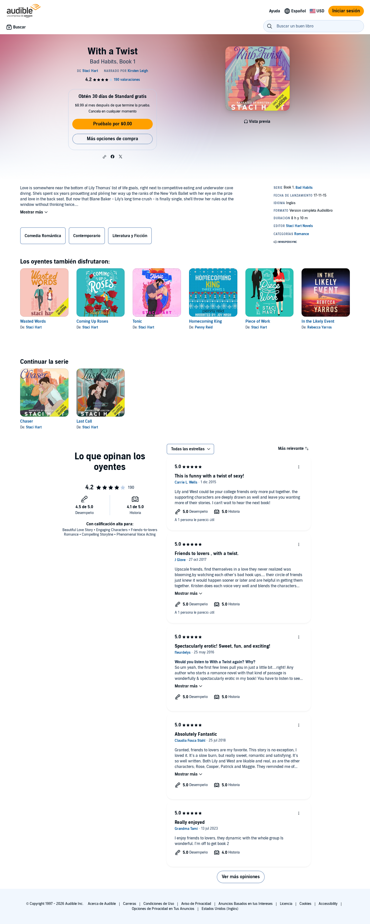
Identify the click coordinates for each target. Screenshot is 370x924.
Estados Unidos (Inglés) (220, 909)
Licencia (286, 904)
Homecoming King (205, 321)
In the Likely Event (318, 321)
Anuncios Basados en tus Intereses (245, 904)
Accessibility (328, 904)
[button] (104, 157)
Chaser (26, 421)
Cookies (305, 904)
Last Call (84, 421)
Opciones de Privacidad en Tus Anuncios (163, 909)
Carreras (129, 904)
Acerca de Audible (102, 904)
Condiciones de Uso (158, 904)
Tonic (137, 321)
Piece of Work (257, 321)
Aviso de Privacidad (196, 904)
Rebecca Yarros (319, 327)
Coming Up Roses (92, 321)
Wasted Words (33, 321)
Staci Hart (34, 327)
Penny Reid (204, 327)
